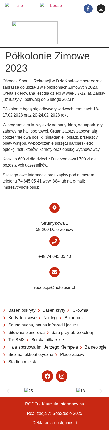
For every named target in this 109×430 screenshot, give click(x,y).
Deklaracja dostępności (54, 422)
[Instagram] (61, 376)
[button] (8, 391)
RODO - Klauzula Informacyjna (54, 404)
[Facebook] (47, 376)
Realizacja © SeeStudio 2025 (54, 413)
